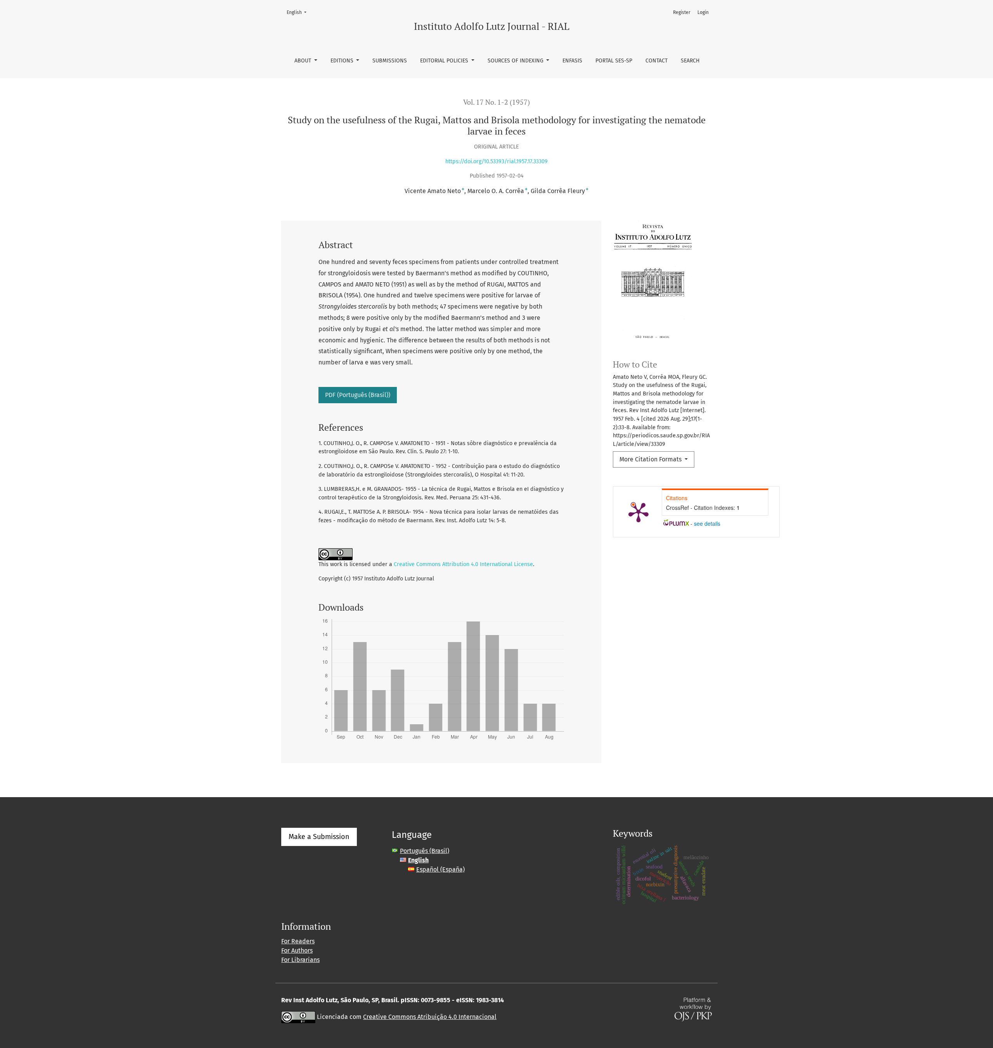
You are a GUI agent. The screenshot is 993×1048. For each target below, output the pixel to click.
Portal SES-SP (613, 60)
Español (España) (440, 869)
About (303, 60)
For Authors (297, 950)
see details (707, 523)
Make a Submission (319, 836)
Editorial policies (445, 60)
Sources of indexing (516, 60)
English (298, 12)
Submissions (389, 60)
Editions (342, 60)
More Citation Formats (651, 459)
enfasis (572, 60)
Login (703, 12)
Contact (656, 60)
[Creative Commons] (298, 1016)
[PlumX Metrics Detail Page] (638, 512)
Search (690, 60)
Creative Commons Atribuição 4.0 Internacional (429, 1016)
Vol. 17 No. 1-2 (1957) (496, 102)
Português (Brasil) (424, 851)
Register (681, 12)
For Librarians (300, 959)
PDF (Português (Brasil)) (357, 395)
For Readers (298, 941)
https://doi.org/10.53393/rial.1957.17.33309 (496, 161)
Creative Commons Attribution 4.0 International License (463, 564)
